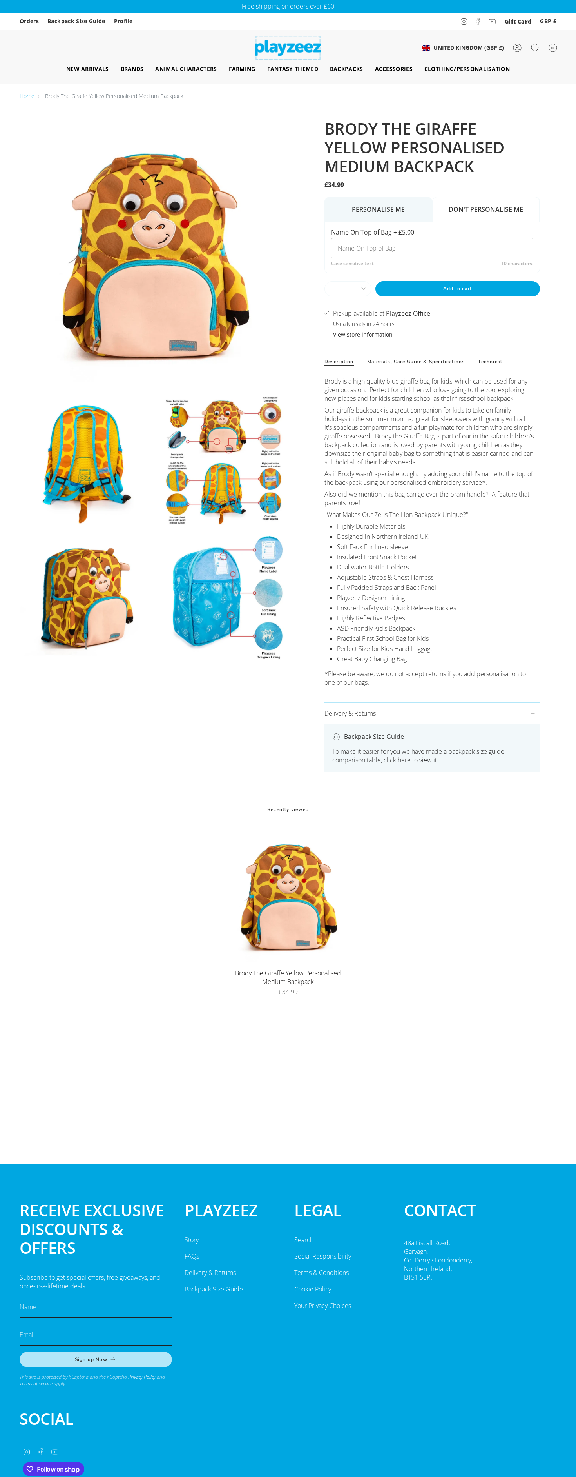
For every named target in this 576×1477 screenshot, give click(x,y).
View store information (363, 334)
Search (303, 1239)
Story (192, 1239)
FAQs (192, 1256)
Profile (123, 21)
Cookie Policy (312, 1289)
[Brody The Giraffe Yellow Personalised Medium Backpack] (288, 895)
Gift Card (518, 21)
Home (27, 96)
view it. (428, 760)
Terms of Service (36, 1383)
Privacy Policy (142, 1376)
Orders (29, 21)
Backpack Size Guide (76, 21)
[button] (87, 69)
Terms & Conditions (321, 1272)
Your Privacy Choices (322, 1305)
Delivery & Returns (350, 713)
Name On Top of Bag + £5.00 (372, 232)
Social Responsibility (322, 1256)
